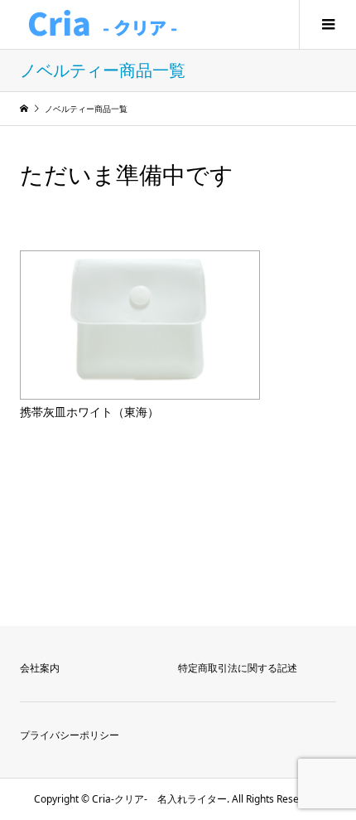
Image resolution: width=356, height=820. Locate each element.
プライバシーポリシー (69, 735)
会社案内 (40, 668)
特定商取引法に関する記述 (237, 668)
